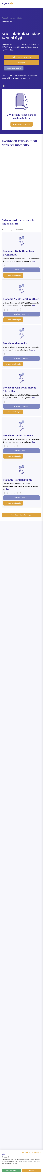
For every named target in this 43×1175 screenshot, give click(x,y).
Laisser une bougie (13, 68)
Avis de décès (16, 18)
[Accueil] (7, 3)
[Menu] (39, 4)
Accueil (5, 18)
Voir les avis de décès (21, 124)
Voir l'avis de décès (21, 270)
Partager (21, 62)
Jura (11, 50)
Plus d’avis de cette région (21, 515)
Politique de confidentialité (31, 1152)
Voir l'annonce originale (21, 57)
